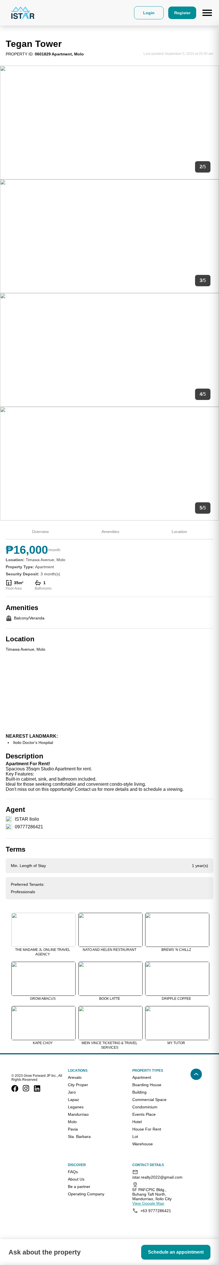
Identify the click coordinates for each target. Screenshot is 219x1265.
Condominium (144, 1107)
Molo (72, 1121)
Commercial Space (149, 1099)
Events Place (144, 1114)
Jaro (72, 1092)
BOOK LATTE (109, 999)
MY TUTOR (176, 1043)
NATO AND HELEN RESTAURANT (109, 950)
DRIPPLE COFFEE (176, 999)
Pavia (73, 1129)
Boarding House (146, 1084)
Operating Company (86, 1194)
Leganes (76, 1107)
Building (139, 1092)
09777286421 (29, 826)
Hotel (137, 1121)
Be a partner (79, 1186)
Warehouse (142, 1144)
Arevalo (75, 1077)
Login (149, 13)
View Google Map (148, 1203)
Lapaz (73, 1099)
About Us (76, 1179)
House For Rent (146, 1129)
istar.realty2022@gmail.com (155, 1177)
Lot (135, 1136)
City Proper (78, 1084)
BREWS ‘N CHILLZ (176, 950)
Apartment (141, 1077)
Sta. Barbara (79, 1136)
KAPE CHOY (43, 1043)
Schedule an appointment (176, 1252)
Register (182, 13)
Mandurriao (78, 1114)
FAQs (73, 1171)
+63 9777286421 (155, 1210)
